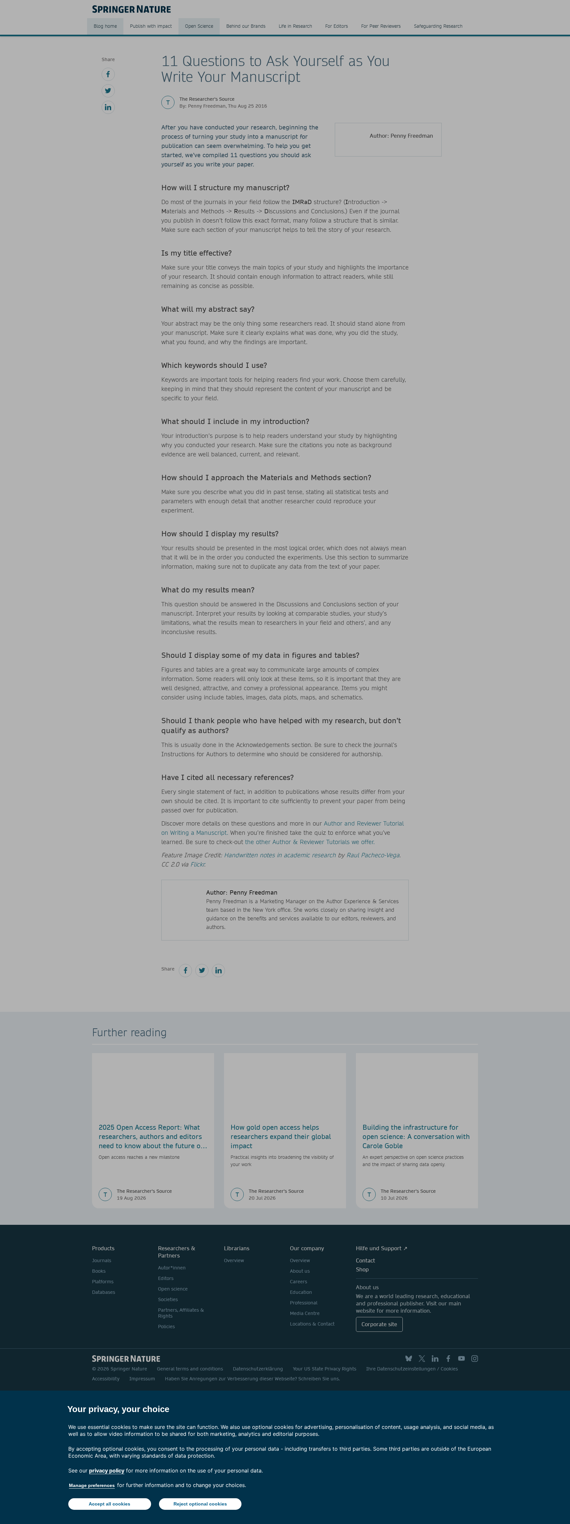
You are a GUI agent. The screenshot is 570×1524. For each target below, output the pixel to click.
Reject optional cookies (200, 1503)
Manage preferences (92, 1485)
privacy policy (106, 1470)
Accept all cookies (109, 1503)
